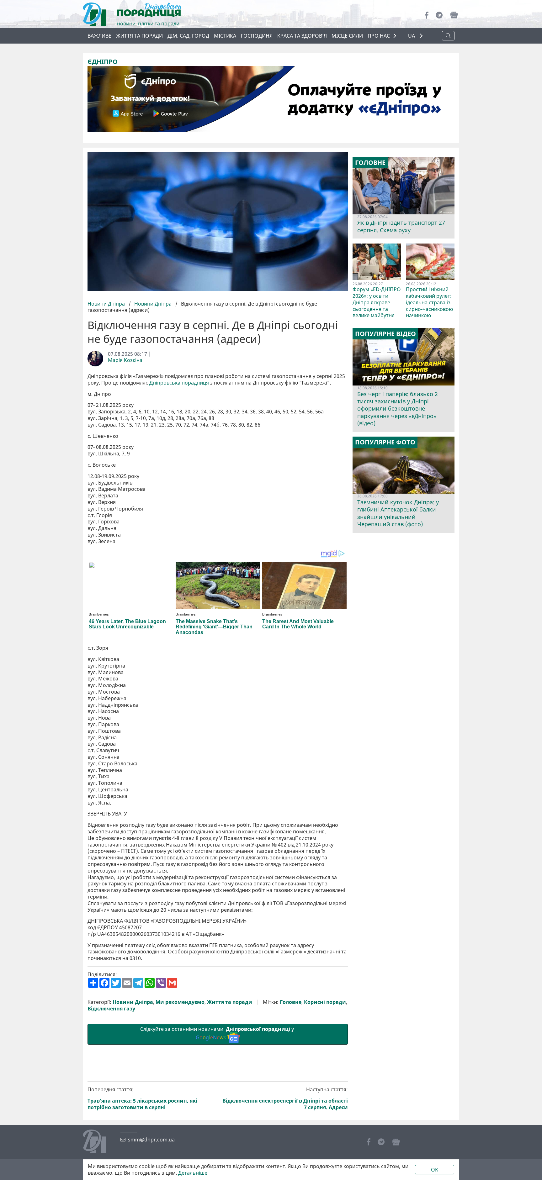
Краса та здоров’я (302, 35)
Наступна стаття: (285, 1098)
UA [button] (412, 36)
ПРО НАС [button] (379, 35)
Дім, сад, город (188, 35)
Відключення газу (111, 1008)
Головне (290, 1002)
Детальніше (192, 1173)
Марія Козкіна (125, 360)
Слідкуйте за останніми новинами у (217, 1033)
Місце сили (347, 35)
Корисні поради (325, 1002)
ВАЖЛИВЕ (99, 35)
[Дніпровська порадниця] (99, 1142)
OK (434, 1169)
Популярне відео (385, 334)
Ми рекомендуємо (180, 1002)
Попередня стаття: (142, 1098)
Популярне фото (385, 442)
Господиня (257, 35)
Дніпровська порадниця (179, 383)
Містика (225, 35)
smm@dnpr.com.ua (151, 1139)
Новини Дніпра (107, 303)
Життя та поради (139, 35)
